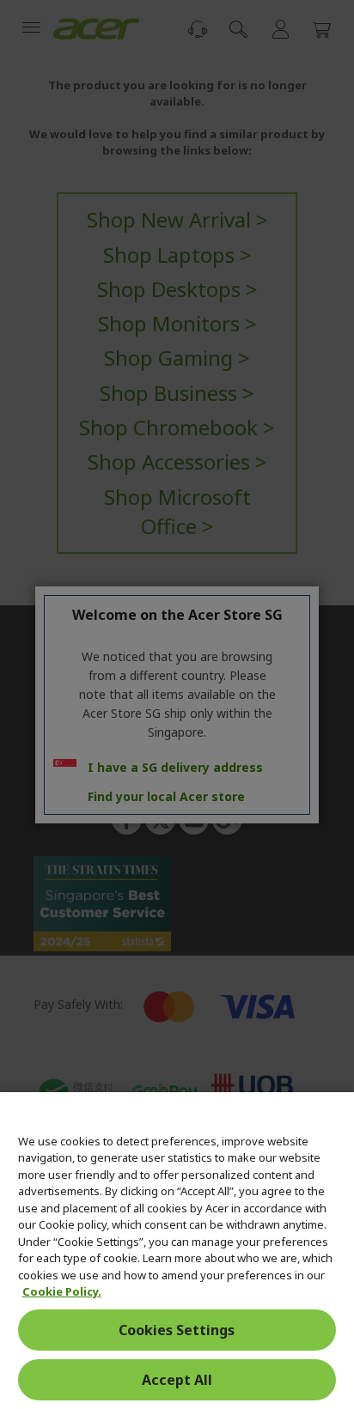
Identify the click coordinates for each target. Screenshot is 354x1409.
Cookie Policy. (61, 1291)
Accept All (177, 1379)
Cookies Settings (177, 1330)
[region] (177, 1250)
